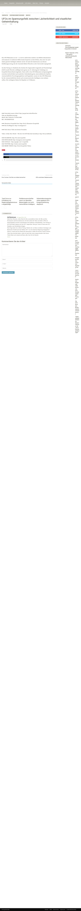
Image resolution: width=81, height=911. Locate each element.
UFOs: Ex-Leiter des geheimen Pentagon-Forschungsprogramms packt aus (77, 228)
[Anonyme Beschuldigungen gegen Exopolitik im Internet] (58, 46)
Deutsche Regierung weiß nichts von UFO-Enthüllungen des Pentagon (77, 289)
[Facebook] (3, 167)
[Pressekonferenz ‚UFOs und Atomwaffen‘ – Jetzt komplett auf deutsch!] (69, 548)
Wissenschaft (19, 3)
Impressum (62, 909)
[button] (77, 3)
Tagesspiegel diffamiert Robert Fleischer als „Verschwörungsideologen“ (77, 324)
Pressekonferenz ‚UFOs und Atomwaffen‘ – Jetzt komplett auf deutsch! (77, 267)
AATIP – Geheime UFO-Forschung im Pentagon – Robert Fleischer (77, 205)
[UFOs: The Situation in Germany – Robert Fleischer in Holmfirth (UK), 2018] (69, 181)
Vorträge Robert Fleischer (17, 15)
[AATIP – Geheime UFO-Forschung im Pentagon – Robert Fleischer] (69, 422)
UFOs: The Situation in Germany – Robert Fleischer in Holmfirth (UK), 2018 (77, 100)
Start (3, 12)
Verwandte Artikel (6, 183)
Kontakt (47, 3)
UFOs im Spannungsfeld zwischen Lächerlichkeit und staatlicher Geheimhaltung (77, 183)
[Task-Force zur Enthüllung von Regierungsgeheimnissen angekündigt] (9, 191)
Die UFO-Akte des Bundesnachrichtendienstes (77, 307)
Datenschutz (56, 909)
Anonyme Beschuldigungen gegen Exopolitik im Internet (72, 47)
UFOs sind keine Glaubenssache (44, 177)
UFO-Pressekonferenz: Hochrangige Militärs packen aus (77, 248)
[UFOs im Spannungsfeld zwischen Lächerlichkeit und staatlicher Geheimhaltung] (59, 427)
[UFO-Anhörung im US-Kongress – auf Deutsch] (59, 183)
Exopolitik (11, 3)
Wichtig (28, 15)
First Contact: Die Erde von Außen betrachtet (13, 177)
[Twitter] (7, 167)
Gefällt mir (75, 30)
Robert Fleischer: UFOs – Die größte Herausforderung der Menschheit (71, 55)
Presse (41, 3)
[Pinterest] (10, 167)
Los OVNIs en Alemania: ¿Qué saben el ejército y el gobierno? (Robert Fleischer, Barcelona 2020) (77, 127)
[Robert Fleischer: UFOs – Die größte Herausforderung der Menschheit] (59, 63)
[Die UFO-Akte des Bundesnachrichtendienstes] (69, 665)
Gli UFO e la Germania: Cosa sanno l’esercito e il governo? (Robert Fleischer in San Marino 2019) (77, 156)
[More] (18, 167)
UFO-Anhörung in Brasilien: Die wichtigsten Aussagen (77, 67)
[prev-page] (3, 208)
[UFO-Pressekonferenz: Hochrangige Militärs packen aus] (69, 542)
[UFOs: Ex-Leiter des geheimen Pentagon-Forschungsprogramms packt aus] (59, 540)
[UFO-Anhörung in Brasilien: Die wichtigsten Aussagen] (69, 67)
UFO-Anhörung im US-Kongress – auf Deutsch (77, 82)
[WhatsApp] (14, 167)
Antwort (8, 236)
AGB (51, 909)
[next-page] (5, 208)
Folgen (76, 33)
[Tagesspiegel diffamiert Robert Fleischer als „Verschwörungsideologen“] (59, 785)
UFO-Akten (28, 3)
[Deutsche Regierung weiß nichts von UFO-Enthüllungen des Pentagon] (59, 663)
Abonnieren (75, 37)
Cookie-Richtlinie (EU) (71, 909)
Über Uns (35, 3)
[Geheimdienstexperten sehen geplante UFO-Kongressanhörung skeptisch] (44, 191)
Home (5, 3)
